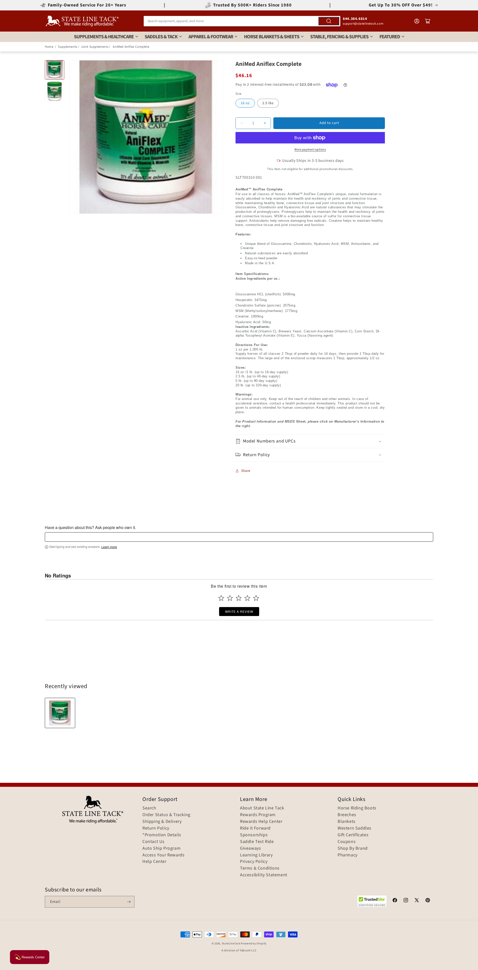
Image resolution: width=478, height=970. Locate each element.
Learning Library (256, 855)
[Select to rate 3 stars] (238, 598)
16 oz (245, 103)
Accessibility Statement (263, 875)
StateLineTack (231, 943)
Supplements (67, 46)
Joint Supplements (94, 46)
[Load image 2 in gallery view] (54, 91)
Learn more (109, 547)
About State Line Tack (262, 808)
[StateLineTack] (82, 21)
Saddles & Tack (161, 36)
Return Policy (155, 828)
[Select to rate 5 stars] (256, 598)
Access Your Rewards (163, 855)
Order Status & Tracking (166, 815)
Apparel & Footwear (210, 36)
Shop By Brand (353, 848)
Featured (389, 36)
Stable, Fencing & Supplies (339, 36)
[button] (310, 441)
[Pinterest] (427, 901)
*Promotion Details (161, 835)
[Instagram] (405, 901)
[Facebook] (394, 901)
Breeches (347, 815)
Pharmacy (348, 855)
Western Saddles (354, 828)
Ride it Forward (255, 828)
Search (149, 808)
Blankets (347, 822)
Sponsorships (254, 835)
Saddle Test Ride (257, 842)
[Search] (328, 21)
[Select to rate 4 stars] (247, 598)
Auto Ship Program (161, 848)
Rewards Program (258, 815)
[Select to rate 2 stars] (230, 598)
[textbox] (239, 537)
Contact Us (153, 842)
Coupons (347, 842)
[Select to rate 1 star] (221, 598)
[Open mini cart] (427, 21)
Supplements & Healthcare (104, 36)
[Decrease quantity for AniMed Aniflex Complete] (241, 123)
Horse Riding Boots (357, 808)
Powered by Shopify (253, 943)
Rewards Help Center (261, 822)
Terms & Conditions (260, 868)
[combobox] (242, 21)
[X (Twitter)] (416, 901)
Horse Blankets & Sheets (271, 36)
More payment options (310, 149)
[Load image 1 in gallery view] (54, 70)
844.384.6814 (355, 18)
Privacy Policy (253, 862)
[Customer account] (416, 21)
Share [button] (245, 470)
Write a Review (239, 611)
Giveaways (250, 848)
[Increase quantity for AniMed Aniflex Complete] (264, 123)
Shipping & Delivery (161, 822)
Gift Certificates (353, 835)
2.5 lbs (268, 103)
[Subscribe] (128, 902)
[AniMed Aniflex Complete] (60, 713)
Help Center (154, 862)
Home (49, 46)
